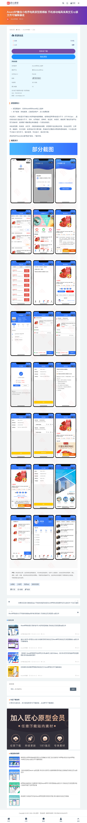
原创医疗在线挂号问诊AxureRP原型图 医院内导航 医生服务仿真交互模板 (45, 796)
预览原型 (43, 57)
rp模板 (13, 584)
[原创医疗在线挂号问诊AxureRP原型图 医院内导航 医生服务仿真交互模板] (14, 800)
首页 (19, 29)
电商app (26, 584)
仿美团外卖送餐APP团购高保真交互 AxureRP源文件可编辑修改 (41, 667)
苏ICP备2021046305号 (60, 813)
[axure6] (8, 19)
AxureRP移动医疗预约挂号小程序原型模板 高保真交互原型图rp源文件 (43, 625)
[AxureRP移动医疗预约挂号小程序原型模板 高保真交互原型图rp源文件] (13, 630)
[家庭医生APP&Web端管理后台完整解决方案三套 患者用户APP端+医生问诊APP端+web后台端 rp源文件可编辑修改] (14, 762)
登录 (73, 3)
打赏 (13, 589)
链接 (28, 589)
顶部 (78, 821)
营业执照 (42, 813)
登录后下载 (43, 51)
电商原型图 (35, 584)
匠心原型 (36, 813)
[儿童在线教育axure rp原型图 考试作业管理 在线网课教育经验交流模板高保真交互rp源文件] (14, 775)
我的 (61, 821)
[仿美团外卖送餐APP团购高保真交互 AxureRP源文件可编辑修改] (13, 671)
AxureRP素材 (14, 19)
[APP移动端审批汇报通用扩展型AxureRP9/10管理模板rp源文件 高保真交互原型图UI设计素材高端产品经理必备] (14, 787)
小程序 (19, 584)
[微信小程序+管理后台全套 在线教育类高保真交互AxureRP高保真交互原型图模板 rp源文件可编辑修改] (13, 644)
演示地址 (37, 78)
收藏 (21, 589)
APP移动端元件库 (25, 634)
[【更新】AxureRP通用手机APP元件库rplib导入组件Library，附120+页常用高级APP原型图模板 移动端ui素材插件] (13, 657)
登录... (12, 689)
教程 (43, 821)
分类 (26, 821)
